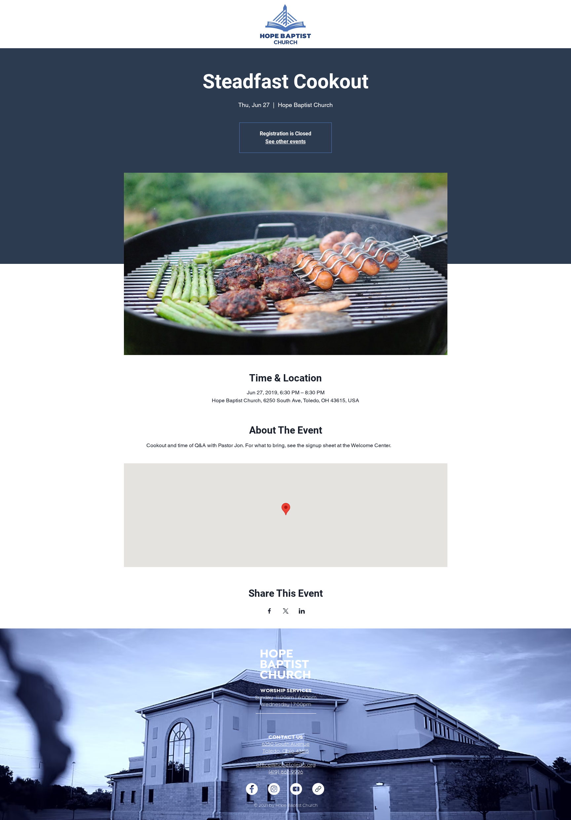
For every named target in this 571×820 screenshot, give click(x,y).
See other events (285, 141)
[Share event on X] (286, 611)
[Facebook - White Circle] (252, 789)
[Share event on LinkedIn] (302, 611)
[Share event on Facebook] (269, 611)
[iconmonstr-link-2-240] (318, 789)
